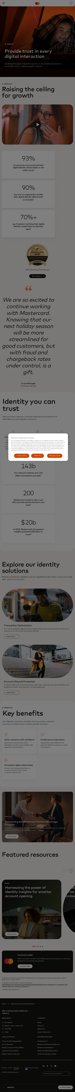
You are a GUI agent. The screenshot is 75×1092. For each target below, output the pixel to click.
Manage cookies (54, 455)
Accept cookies (22, 455)
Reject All (37, 455)
